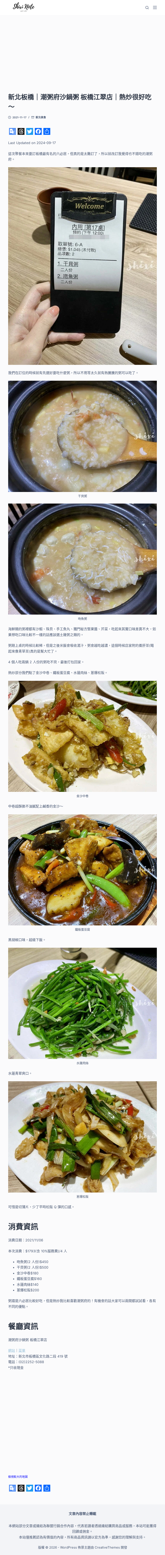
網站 (11, 1350)
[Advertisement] (82, 60)
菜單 (21, 1350)
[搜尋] (147, 7)
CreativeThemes (107, 1547)
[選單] (155, 7)
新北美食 (41, 117)
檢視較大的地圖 (18, 1476)
